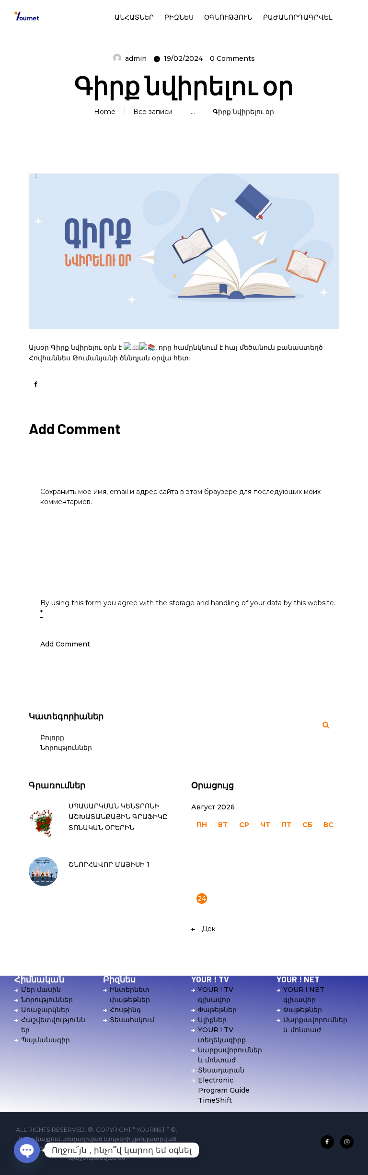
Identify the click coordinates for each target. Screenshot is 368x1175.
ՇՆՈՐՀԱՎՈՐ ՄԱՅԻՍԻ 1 (109, 864)
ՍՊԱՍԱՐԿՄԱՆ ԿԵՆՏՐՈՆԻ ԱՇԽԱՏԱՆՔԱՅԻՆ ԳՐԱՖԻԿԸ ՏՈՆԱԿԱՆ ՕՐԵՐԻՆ (118, 817)
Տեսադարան (221, 1070)
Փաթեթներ (217, 1009)
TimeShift (215, 1100)
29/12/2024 (84, 840)
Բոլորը (52, 737)
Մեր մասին (41, 989)
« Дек (206, 928)
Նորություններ (66, 747)
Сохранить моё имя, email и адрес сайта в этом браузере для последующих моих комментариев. (180, 496)
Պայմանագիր (45, 1040)
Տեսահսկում (132, 1019)
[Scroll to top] (353, 1154)
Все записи (152, 111)
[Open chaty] (27, 1150)
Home (104, 111)
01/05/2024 (85, 877)
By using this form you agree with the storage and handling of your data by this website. (187, 608)
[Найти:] (265, 725)
